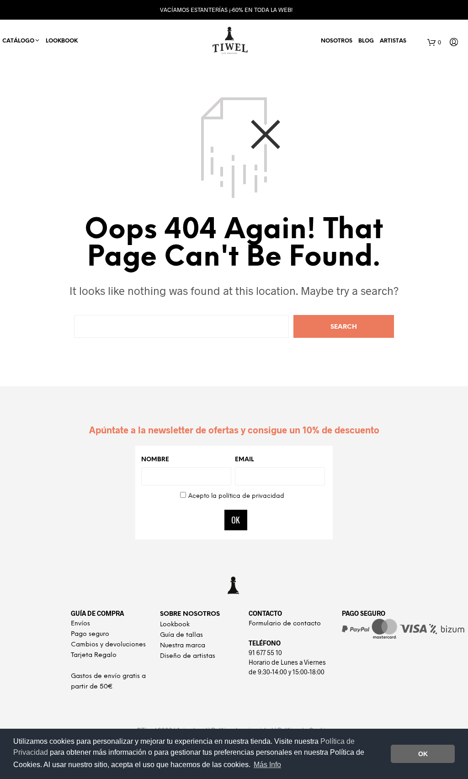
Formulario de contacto (285, 623)
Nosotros (336, 41)
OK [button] (423, 754)
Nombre (155, 460)
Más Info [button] (267, 764)
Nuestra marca (182, 645)
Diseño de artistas (187, 656)
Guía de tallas (181, 635)
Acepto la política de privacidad (236, 496)
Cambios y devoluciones (108, 644)
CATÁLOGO (18, 41)
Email (244, 460)
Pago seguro (90, 634)
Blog (366, 41)
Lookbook (62, 41)
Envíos (80, 623)
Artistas (393, 41)
